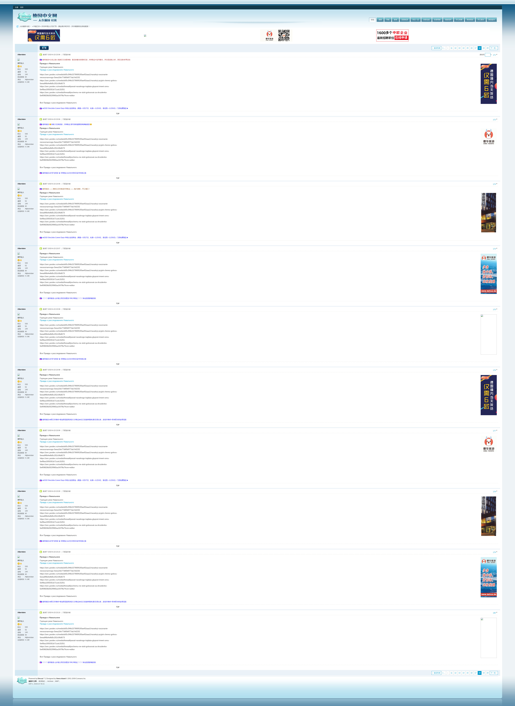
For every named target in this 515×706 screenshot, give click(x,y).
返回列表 (437, 48)
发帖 (44, 48)
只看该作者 (66, 55)
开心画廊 (459, 20)
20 (488, 48)
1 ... (443, 48)
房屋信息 (426, 20)
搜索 (380, 20)
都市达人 (21, 63)
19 (484, 48)
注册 (16, 7)
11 (451, 48)
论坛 (372, 20)
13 (459, 48)
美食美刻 (470, 20)
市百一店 (415, 20)
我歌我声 (448, 20)
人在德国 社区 (25, 26)
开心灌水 (481, 20)
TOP (117, 114)
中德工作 (36, 26)
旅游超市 (491, 20)
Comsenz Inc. (81, 678)
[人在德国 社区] (37, 21)
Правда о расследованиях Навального (57, 70)
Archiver (50, 681)
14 (463, 48)
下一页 (493, 48)
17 (476, 48)
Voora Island (61, 678)
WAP (57, 681)
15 (467, 48)
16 (471, 48)
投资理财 (437, 20)
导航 (387, 20)
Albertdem (22, 55)
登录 (21, 7)
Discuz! (40, 678)
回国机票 (405, 20)
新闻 (395, 20)
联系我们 (42, 681)
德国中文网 (33, 681)
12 (455, 48)
